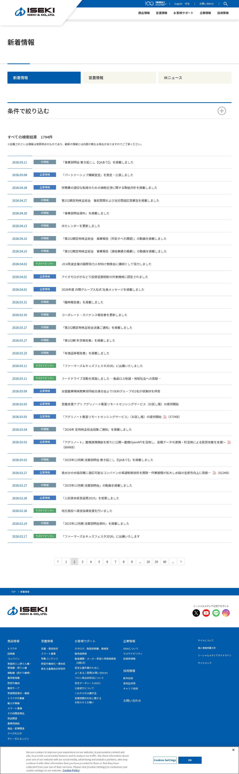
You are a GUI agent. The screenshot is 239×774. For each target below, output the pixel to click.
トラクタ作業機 (15, 698)
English (178, 3)
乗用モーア (13, 688)
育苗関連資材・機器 (18, 693)
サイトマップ (204, 662)
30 (156, 561)
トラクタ (12, 648)
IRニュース (173, 77)
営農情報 (96, 77)
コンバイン (13, 658)
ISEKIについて (130, 648)
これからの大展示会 (86, 693)
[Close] (233, 750)
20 (148, 561)
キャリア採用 (130, 688)
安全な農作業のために (87, 668)
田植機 (11, 653)
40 (164, 561)
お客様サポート (85, 641)
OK (190, 760)
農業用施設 (13, 723)
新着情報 (20, 77)
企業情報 (129, 641)
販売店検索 (81, 653)
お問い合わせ (206, 3)
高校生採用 (129, 683)
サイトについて (206, 640)
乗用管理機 (13, 678)
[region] (119, 760)
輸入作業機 (13, 703)
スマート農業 (48, 653)
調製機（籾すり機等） (19, 673)
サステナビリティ (132, 653)
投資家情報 (129, 658)
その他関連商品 (15, 713)
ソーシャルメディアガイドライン (214, 655)
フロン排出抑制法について (89, 678)
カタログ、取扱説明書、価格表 (91, 648)
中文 (187, 3)
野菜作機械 (13, 683)
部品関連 (12, 718)
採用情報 (129, 670)
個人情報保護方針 (207, 647)
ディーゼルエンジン (18, 738)
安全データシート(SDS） (88, 683)
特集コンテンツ (49, 658)
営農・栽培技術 (49, 648)
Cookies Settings (165, 760)
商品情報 (13, 641)
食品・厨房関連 (15, 728)
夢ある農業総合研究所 (53, 668)
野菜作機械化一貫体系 (53, 663)
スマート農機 (14, 708)
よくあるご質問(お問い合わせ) (91, 673)
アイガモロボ (14, 733)
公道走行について (84, 688)
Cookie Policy (71, 770)
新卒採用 (128, 678)
